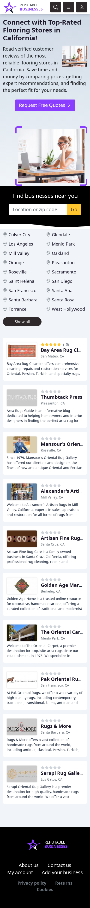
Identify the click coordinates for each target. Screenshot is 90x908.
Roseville (18, 272)
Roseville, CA (51, 450)
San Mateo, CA (52, 356)
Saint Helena (21, 281)
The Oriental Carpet (64, 632)
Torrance (17, 309)
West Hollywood (68, 309)
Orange (16, 262)
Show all (22, 321)
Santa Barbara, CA (55, 732)
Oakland (60, 253)
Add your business (62, 872)
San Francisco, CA (55, 685)
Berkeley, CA (50, 591)
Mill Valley (19, 253)
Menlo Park (63, 244)
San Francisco (22, 290)
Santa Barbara (23, 300)
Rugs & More (56, 726)
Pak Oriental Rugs (62, 679)
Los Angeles (21, 244)
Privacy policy (32, 883)
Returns (63, 883)
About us (29, 865)
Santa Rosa (63, 300)
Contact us (59, 865)
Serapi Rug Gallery (62, 773)
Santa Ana (62, 290)
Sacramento (64, 272)
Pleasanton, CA (53, 403)
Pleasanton (63, 262)
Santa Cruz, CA (53, 544)
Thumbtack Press (61, 397)
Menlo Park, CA (53, 638)
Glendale (61, 234)
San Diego (62, 281)
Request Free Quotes (42, 105)
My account (20, 872)
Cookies (45, 889)
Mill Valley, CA (52, 497)
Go (74, 209)
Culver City (19, 234)
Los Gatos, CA (51, 779)
